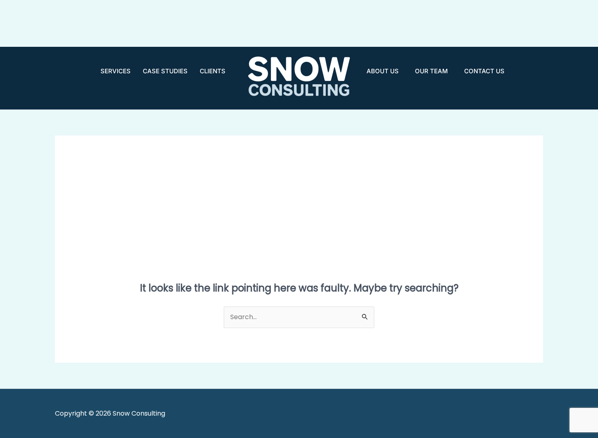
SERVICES (115, 71)
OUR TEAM (431, 71)
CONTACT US (484, 71)
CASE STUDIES (165, 71)
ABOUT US (383, 71)
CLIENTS (212, 71)
